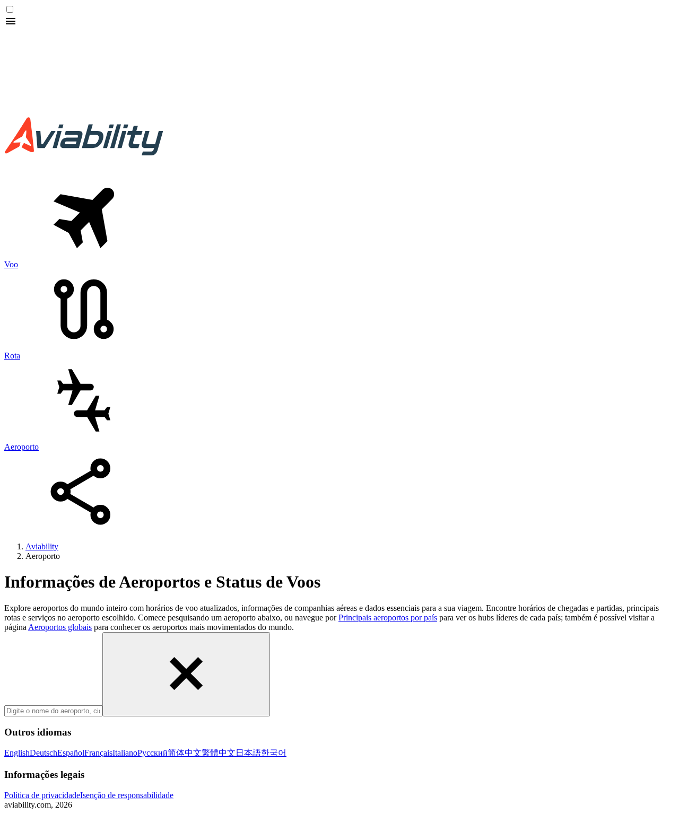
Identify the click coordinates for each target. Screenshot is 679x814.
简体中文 (185, 752)
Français (98, 752)
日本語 (248, 752)
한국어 (273, 752)
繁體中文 (219, 752)
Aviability (41, 546)
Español (70, 752)
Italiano (124, 752)
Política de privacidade (42, 795)
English (17, 752)
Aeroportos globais (60, 627)
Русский (152, 752)
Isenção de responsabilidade (126, 795)
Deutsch (43, 752)
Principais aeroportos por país (387, 617)
